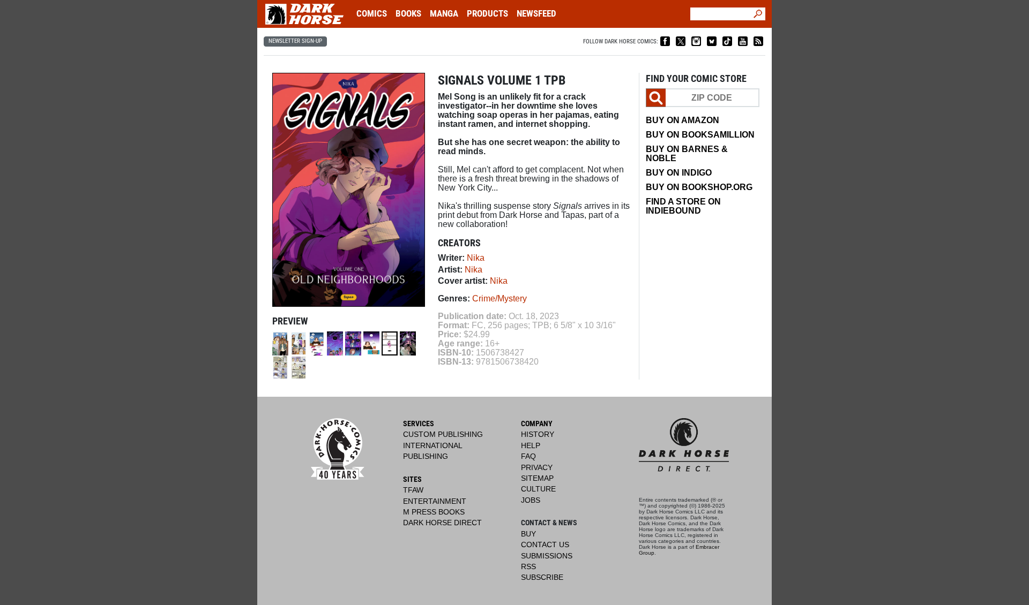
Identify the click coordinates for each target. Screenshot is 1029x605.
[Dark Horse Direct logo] (684, 451)
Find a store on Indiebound (683, 206)
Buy (528, 534)
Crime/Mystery (499, 298)
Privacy (537, 468)
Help (530, 446)
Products (487, 13)
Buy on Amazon (682, 120)
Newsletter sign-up (295, 40)
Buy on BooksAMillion (700, 134)
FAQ (528, 456)
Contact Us (545, 545)
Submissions (546, 556)
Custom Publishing (443, 434)
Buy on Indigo (679, 172)
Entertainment (434, 501)
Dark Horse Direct (442, 523)
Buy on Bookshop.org (699, 187)
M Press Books (434, 512)
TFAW (413, 490)
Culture (538, 489)
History (537, 434)
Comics (371, 13)
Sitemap (537, 478)
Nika (475, 257)
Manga (444, 13)
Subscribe (542, 577)
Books (408, 13)
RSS (528, 567)
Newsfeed (536, 13)
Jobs (530, 500)
